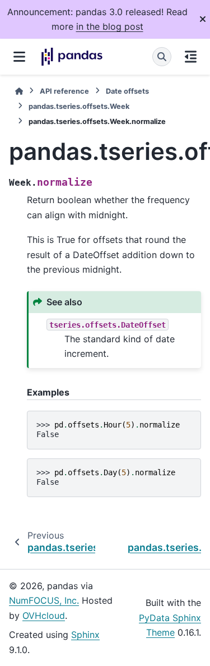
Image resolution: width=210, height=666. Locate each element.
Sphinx (85, 634)
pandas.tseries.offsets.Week (79, 106)
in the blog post (109, 26)
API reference (64, 91)
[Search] (161, 56)
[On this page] (190, 56)
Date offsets (127, 91)
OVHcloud (43, 615)
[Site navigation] (19, 56)
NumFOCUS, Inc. (44, 600)
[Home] (19, 91)
